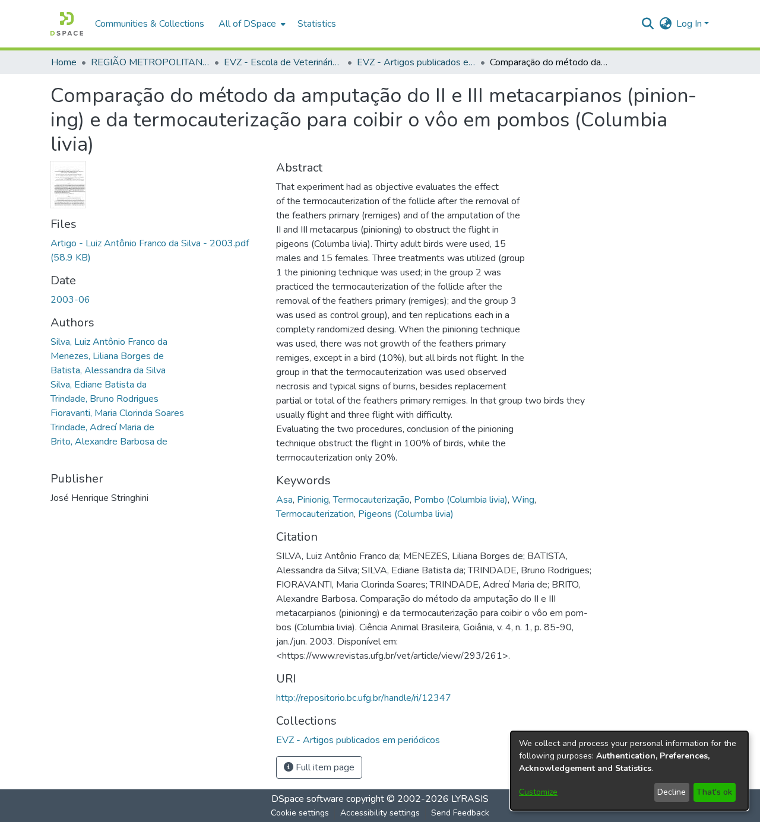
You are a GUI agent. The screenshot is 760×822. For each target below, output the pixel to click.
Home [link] (64, 62)
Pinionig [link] (313, 499)
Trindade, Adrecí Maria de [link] (102, 427)
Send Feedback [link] (460, 812)
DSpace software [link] (307, 798)
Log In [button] (690, 23)
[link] (358, 740)
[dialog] (629, 770)
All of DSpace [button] (247, 23)
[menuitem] (251, 23)
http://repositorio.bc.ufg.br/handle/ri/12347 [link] (363, 697)
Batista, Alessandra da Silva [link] (108, 370)
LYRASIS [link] (470, 798)
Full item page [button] (323, 767)
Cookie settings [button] (300, 812)
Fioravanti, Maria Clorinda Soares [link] (117, 413)
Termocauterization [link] (315, 514)
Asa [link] (284, 499)
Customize (538, 792)
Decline (671, 792)
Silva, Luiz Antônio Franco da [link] (108, 341)
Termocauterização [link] (371, 499)
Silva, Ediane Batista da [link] (98, 384)
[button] (66, 24)
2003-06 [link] (70, 299)
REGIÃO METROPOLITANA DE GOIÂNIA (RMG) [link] (150, 62)
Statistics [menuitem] (316, 23)
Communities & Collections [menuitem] (149, 23)
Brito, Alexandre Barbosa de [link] (108, 441)
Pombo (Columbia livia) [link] (461, 499)
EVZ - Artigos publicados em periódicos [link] (416, 62)
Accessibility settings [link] (380, 812)
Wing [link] (523, 499)
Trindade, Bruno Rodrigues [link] (104, 398)
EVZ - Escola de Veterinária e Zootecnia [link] (283, 62)
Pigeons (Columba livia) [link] (406, 514)
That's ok (714, 792)
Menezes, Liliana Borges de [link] (107, 356)
